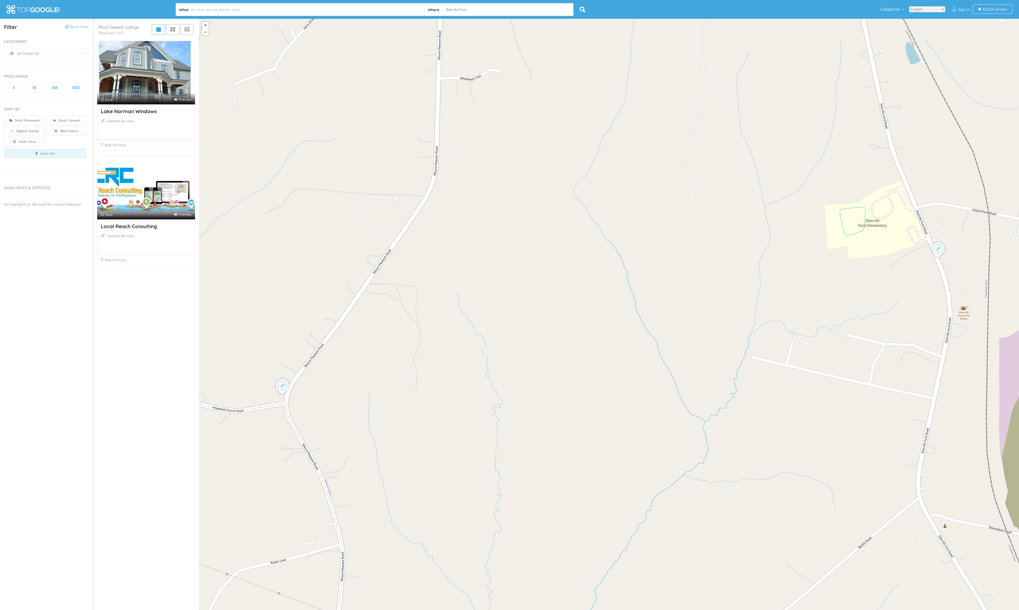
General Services (120, 121)
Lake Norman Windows (129, 111)
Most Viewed (69, 120)
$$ (34, 87)
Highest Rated (27, 131)
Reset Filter (78, 26)
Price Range (16, 76)
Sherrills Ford (115, 145)
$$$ (55, 87)
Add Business (994, 9)
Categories (890, 9)
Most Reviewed (27, 120)
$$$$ (75, 87)
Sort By (12, 109)
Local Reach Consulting (129, 226)
